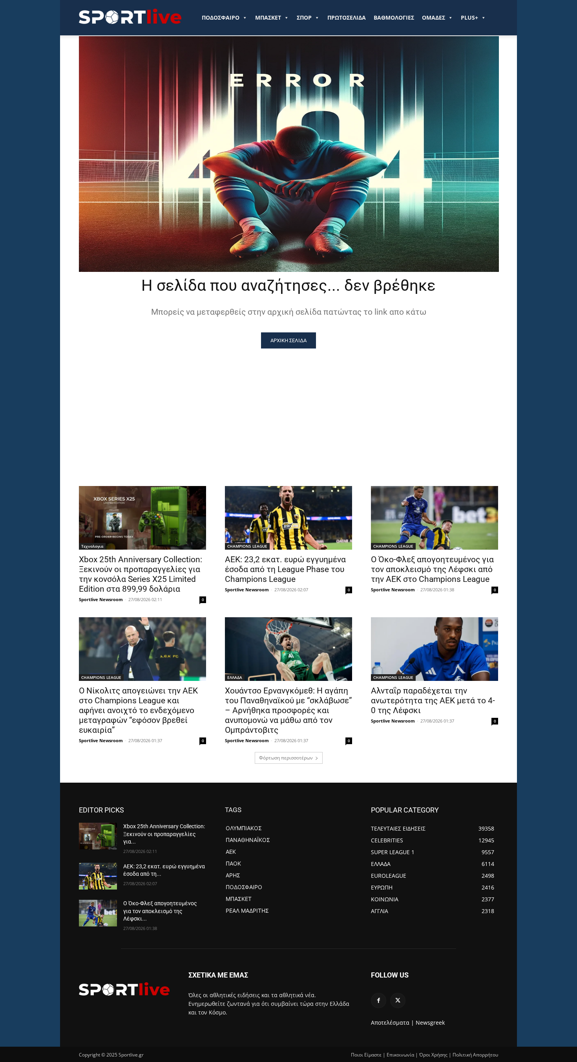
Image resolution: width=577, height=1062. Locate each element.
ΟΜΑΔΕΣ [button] (433, 17)
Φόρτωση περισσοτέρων (286, 757)
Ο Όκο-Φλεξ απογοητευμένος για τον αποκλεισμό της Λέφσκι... (160, 911)
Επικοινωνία (400, 1054)
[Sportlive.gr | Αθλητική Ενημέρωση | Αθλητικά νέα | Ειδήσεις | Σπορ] (124, 989)
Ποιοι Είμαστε (366, 1054)
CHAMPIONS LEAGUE (247, 546)
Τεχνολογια (92, 546)
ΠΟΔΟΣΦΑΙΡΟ (220, 17)
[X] (397, 1000)
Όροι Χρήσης (433, 1054)
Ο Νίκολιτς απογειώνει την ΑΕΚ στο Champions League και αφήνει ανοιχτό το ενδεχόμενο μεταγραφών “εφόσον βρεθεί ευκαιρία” (138, 710)
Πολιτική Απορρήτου (475, 1054)
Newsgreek (430, 1022)
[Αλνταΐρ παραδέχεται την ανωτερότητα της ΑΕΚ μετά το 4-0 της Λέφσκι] (434, 649)
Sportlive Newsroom (101, 599)
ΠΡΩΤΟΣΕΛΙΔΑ (346, 17)
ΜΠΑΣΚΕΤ (268, 17)
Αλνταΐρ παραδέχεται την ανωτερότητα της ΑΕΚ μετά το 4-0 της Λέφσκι (433, 700)
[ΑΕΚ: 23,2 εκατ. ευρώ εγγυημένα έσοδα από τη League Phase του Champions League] (288, 518)
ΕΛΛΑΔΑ (234, 677)
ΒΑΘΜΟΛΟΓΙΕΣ (394, 17)
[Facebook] (378, 1000)
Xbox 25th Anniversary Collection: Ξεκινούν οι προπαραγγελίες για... (164, 834)
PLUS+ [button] (469, 17)
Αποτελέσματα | (392, 1022)
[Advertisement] (288, 407)
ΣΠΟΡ (304, 17)
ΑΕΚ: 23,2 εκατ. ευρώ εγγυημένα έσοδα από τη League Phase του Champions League (285, 569)
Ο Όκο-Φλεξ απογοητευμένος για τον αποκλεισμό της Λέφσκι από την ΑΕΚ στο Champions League (432, 569)
